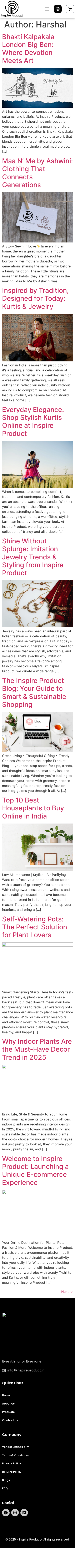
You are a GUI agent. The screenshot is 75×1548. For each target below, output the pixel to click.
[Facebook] (6, 1512)
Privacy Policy (11, 1463)
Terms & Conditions (15, 1455)
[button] (46, 8)
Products (8, 1412)
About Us (8, 1404)
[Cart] (70, 9)
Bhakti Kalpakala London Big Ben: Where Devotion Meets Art (28, 49)
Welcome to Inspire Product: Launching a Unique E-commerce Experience (35, 1171)
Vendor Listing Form (15, 1447)
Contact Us (10, 1420)
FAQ (5, 1488)
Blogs (6, 1480)
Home (6, 1395)
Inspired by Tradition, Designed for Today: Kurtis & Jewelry (35, 298)
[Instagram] (15, 1512)
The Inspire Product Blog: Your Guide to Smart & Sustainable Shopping (34, 692)
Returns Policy (11, 1472)
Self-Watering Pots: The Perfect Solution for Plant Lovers (34, 927)
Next (67, 1292)
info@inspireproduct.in (26, 1370)
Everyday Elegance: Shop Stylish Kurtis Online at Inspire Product (33, 422)
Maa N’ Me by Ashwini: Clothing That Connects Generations (37, 173)
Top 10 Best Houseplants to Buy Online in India (33, 808)
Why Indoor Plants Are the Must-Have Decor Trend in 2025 (37, 1049)
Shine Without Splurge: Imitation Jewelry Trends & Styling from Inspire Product (33, 557)
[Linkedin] (24, 1512)
